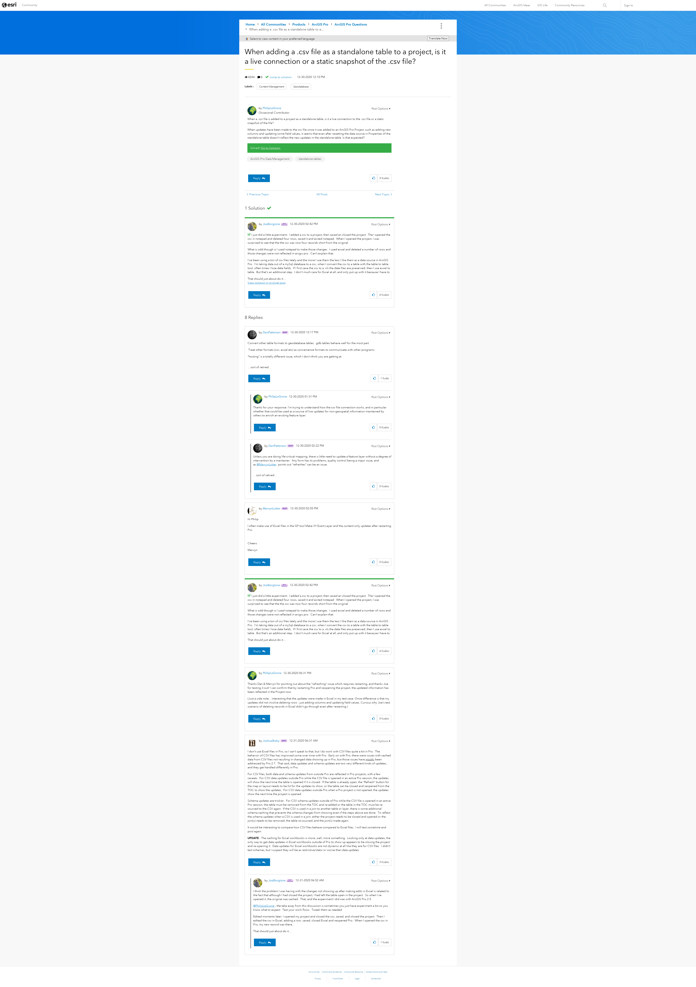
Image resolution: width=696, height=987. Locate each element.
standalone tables (310, 159)
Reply (257, 178)
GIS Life (542, 5)
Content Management (271, 86)
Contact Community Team (377, 972)
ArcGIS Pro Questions (351, 24)
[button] (381, 108)
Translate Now (438, 38)
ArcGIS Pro (320, 24)
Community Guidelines (332, 972)
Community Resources (570, 5)
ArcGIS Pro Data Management (269, 159)
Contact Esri (376, 979)
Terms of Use (314, 972)
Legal (357, 979)
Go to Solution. (271, 148)
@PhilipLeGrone (263, 906)
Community (29, 5)
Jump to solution (281, 77)
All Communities (495, 5)
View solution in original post (266, 283)
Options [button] (442, 25)
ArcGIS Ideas (521, 5)
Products (298, 24)
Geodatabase (301, 86)
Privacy (318, 979)
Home (250, 24)
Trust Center (338, 979)
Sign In (628, 5)
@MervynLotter (267, 464)
